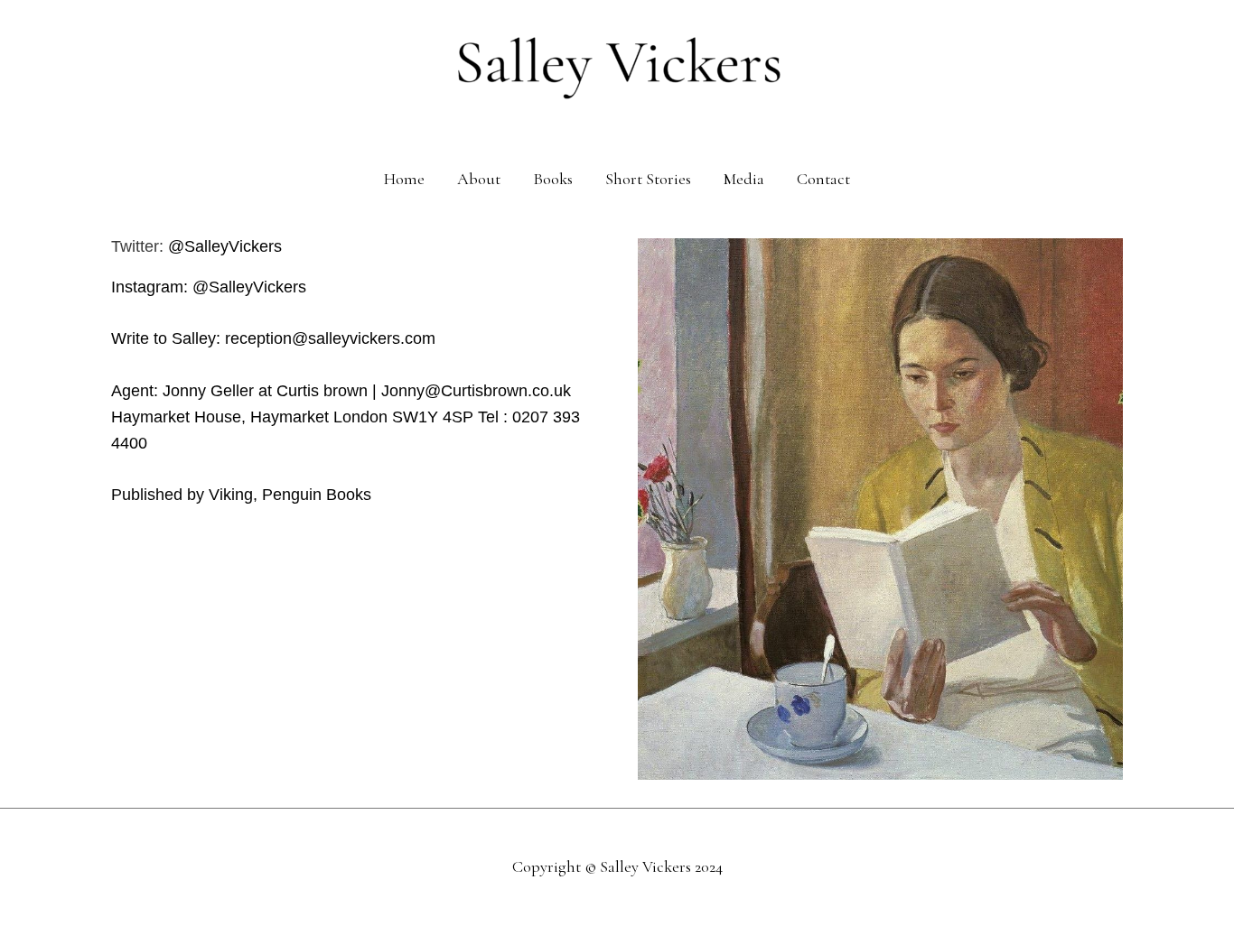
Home (404, 179)
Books (553, 179)
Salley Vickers (645, 866)
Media (744, 179)
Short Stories (648, 179)
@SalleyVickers (227, 246)
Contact (823, 179)
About (478, 179)
